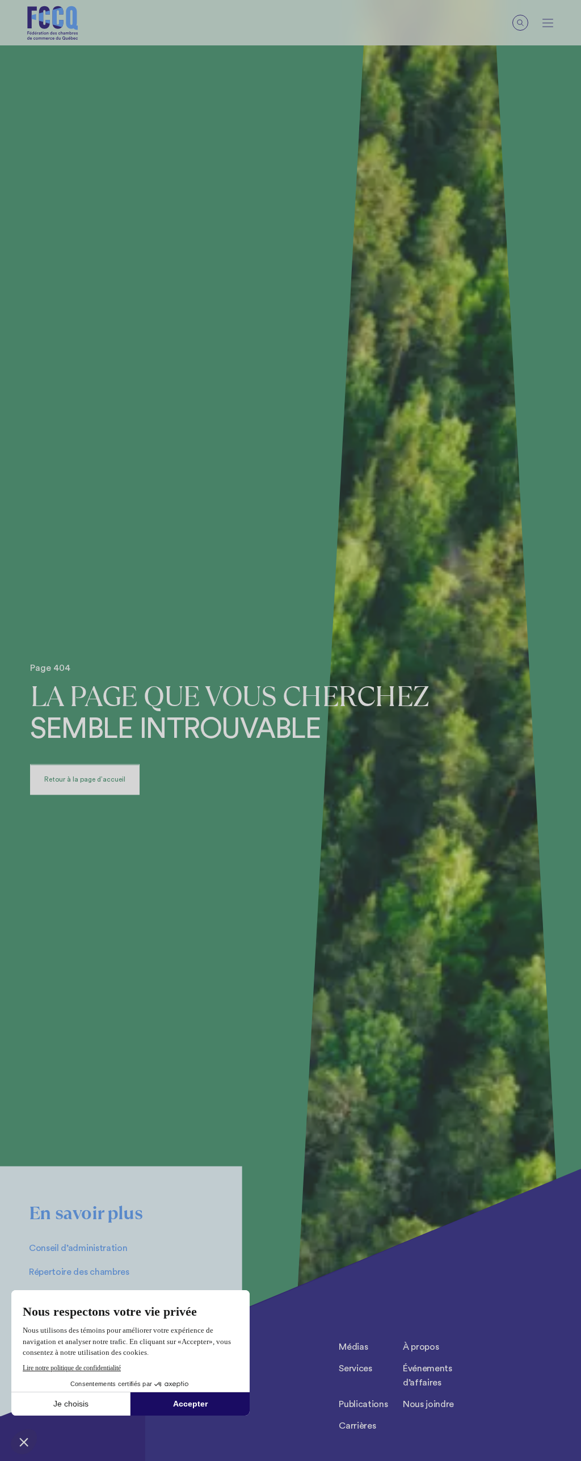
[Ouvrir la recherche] (520, 23)
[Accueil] (52, 23)
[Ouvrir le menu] (548, 23)
